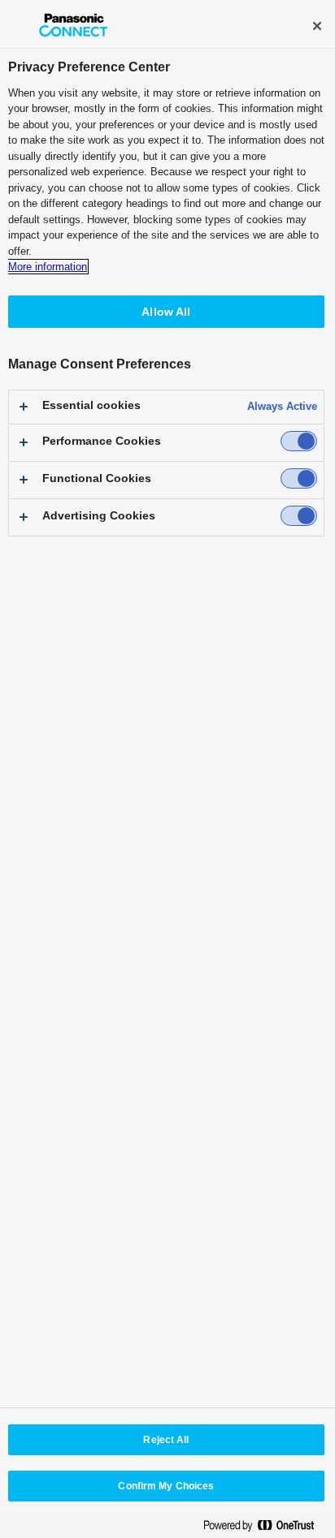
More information (47, 267)
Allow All (165, 311)
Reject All (166, 1439)
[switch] (299, 441)
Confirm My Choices (166, 1486)
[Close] (317, 26)
